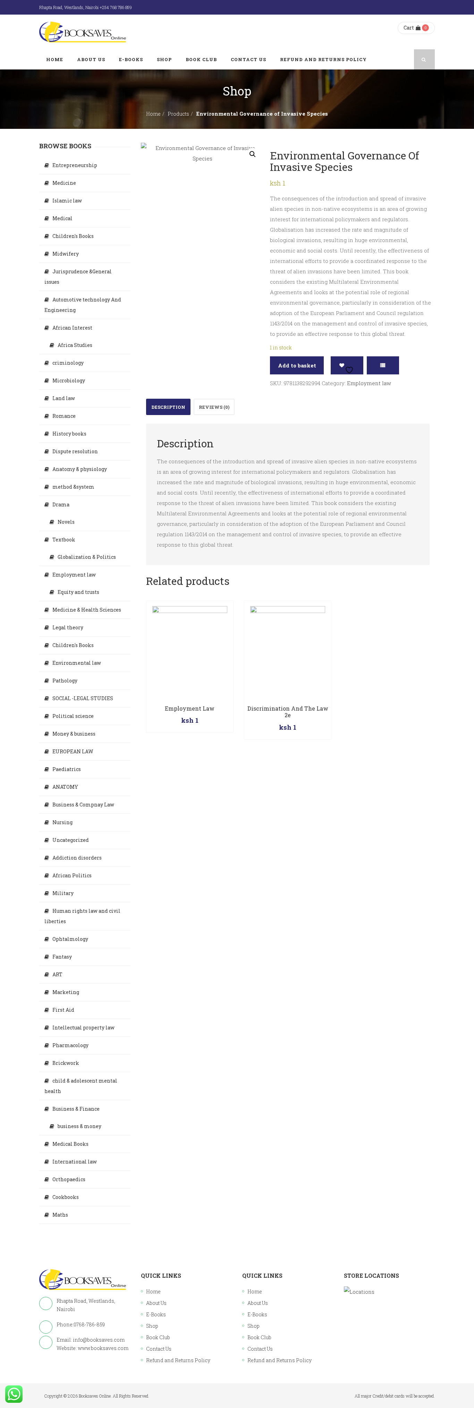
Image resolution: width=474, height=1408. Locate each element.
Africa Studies (75, 345)
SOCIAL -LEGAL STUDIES (82, 698)
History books (69, 433)
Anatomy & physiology (79, 469)
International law (74, 1161)
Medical (62, 218)
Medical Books (70, 1144)
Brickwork (65, 1063)
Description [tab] (168, 407)
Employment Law (189, 708)
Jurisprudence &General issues (78, 276)
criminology (68, 362)
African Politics (72, 875)
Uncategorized (70, 840)
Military (63, 893)
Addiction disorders (77, 857)
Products (178, 113)
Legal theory (67, 627)
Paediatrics (66, 769)
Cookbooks (65, 1197)
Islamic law (67, 200)
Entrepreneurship (74, 165)
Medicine (64, 183)
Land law (63, 398)
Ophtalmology (70, 939)
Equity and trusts (78, 592)
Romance (64, 416)
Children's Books (73, 236)
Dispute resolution (75, 451)
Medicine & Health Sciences (86, 609)
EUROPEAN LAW (72, 751)
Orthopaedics (68, 1179)
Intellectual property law (83, 1027)
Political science (73, 716)
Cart (409, 27)
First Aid (63, 1010)
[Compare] (383, 365)
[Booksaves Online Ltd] (82, 32)
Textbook (63, 539)
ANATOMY (65, 787)
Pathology (64, 680)
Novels (66, 522)
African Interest (72, 327)
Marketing (65, 992)
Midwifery (65, 253)
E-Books (156, 1314)
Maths (60, 1214)
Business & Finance (76, 1108)
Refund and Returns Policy (178, 1360)
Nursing (62, 822)
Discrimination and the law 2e (287, 712)
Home (153, 113)
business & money (79, 1126)
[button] (252, 154)
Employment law (369, 383)
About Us (156, 1303)
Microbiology (68, 380)
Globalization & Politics (87, 557)
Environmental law (76, 663)
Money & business (73, 733)
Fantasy (62, 956)
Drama (60, 504)
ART (57, 974)
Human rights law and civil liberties (82, 916)
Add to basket (297, 365)
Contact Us (158, 1348)
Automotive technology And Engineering (82, 304)
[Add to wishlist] (347, 365)
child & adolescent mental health (80, 1085)
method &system (73, 486)
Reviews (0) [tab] (214, 407)
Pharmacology (70, 1045)
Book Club (158, 1337)
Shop (152, 1326)
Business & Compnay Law (83, 804)
